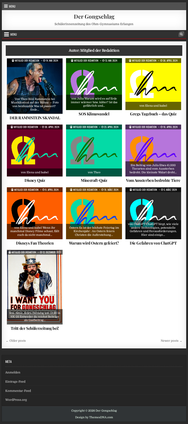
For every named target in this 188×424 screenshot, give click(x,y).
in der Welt (98, 69)
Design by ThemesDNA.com (94, 417)
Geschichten (45, 69)
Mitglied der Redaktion (27, 60)
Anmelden (12, 372)
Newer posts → (171, 340)
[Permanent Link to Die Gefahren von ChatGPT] (153, 213)
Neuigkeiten (39, 261)
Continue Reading (39, 111)
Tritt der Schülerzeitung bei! (35, 328)
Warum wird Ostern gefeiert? (94, 242)
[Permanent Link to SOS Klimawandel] (94, 84)
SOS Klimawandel (94, 113)
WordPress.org (16, 399)
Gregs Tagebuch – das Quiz (153, 113)
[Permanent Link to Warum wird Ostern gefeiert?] (94, 213)
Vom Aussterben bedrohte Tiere (153, 180)
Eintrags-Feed (15, 381)
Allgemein (25, 69)
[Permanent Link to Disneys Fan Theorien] (35, 213)
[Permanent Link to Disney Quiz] (35, 150)
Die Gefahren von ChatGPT (153, 242)
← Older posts (16, 340)
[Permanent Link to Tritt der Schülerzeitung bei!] (35, 287)
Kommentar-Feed (18, 391)
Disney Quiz (35, 180)
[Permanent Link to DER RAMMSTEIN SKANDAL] (35, 86)
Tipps (115, 69)
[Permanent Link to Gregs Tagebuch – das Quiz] (153, 84)
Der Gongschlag (94, 16)
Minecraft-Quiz (94, 180)
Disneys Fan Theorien (34, 242)
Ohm (55, 261)
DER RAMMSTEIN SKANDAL (35, 117)
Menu (12, 6)
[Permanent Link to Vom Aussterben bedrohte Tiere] (153, 150)
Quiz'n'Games (155, 69)
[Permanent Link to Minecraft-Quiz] (94, 150)
